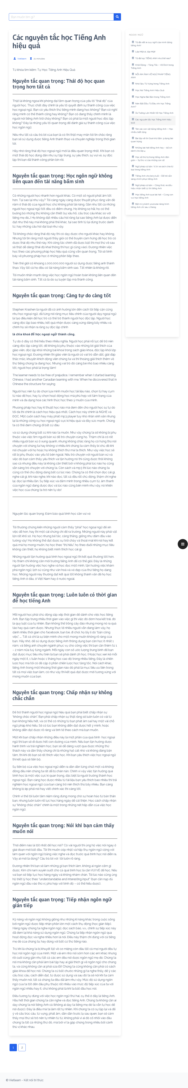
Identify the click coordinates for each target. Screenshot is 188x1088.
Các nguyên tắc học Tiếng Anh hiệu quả (151, 121)
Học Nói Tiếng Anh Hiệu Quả (149, 90)
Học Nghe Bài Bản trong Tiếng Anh (152, 97)
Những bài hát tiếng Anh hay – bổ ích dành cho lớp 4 (151, 149)
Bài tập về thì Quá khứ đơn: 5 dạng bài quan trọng (152, 140)
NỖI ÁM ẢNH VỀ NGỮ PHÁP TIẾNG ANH (151, 76)
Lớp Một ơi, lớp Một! (145, 51)
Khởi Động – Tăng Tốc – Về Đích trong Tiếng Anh (152, 67)
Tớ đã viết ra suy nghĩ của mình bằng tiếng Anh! (151, 44)
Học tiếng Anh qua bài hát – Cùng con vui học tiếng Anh (152, 196)
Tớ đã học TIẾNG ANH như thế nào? (153, 58)
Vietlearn (21, 58)
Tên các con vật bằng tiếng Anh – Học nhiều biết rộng (152, 131)
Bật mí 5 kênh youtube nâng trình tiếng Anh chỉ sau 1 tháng (150, 206)
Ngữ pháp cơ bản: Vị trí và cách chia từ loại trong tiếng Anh (152, 168)
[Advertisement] (152, 278)
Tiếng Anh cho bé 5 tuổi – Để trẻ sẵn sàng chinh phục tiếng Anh (151, 177)
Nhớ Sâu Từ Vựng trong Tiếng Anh (152, 83)
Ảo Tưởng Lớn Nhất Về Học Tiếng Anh (154, 113)
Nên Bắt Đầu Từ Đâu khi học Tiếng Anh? (151, 105)
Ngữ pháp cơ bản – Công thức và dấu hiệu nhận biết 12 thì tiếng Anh (151, 187)
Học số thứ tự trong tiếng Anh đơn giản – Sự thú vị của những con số (150, 159)
